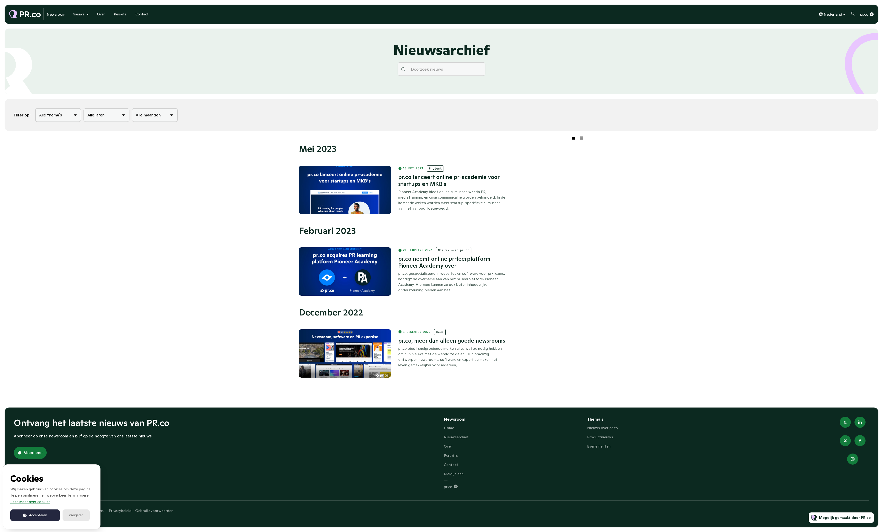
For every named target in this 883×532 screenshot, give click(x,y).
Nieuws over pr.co (453, 250)
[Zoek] (403, 69)
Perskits (120, 14)
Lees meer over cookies (30, 501)
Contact (142, 14)
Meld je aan (454, 473)
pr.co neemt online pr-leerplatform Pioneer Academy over (444, 262)
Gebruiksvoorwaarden (154, 510)
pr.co (864, 14)
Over (101, 14)
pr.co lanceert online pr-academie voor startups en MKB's (448, 180)
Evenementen (599, 446)
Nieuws (78, 14)
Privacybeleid (120, 510)
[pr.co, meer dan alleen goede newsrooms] (345, 353)
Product (435, 169)
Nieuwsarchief (456, 437)
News (440, 332)
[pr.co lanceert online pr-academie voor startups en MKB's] (345, 190)
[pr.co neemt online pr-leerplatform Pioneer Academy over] (345, 271)
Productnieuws (600, 437)
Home (449, 427)
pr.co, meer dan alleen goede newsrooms (451, 340)
